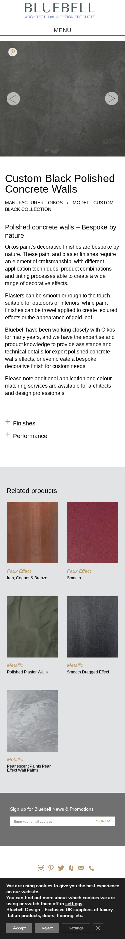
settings (73, 904)
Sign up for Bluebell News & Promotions (52, 809)
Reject (47, 928)
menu (62, 30)
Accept (19, 928)
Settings (76, 928)
